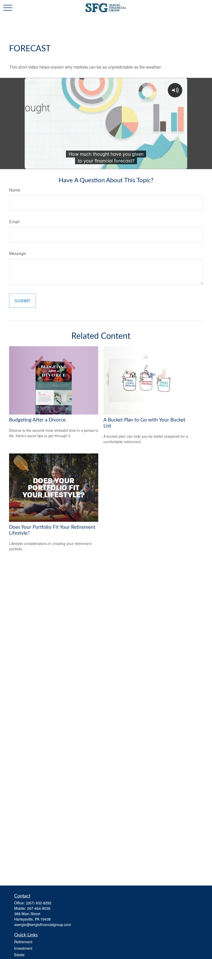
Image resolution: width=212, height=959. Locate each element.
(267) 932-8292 (38, 902)
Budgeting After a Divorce (37, 420)
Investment (23, 948)
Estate (19, 954)
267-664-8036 (38, 908)
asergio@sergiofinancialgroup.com (42, 924)
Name (14, 190)
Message (17, 253)
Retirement (23, 941)
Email (14, 222)
